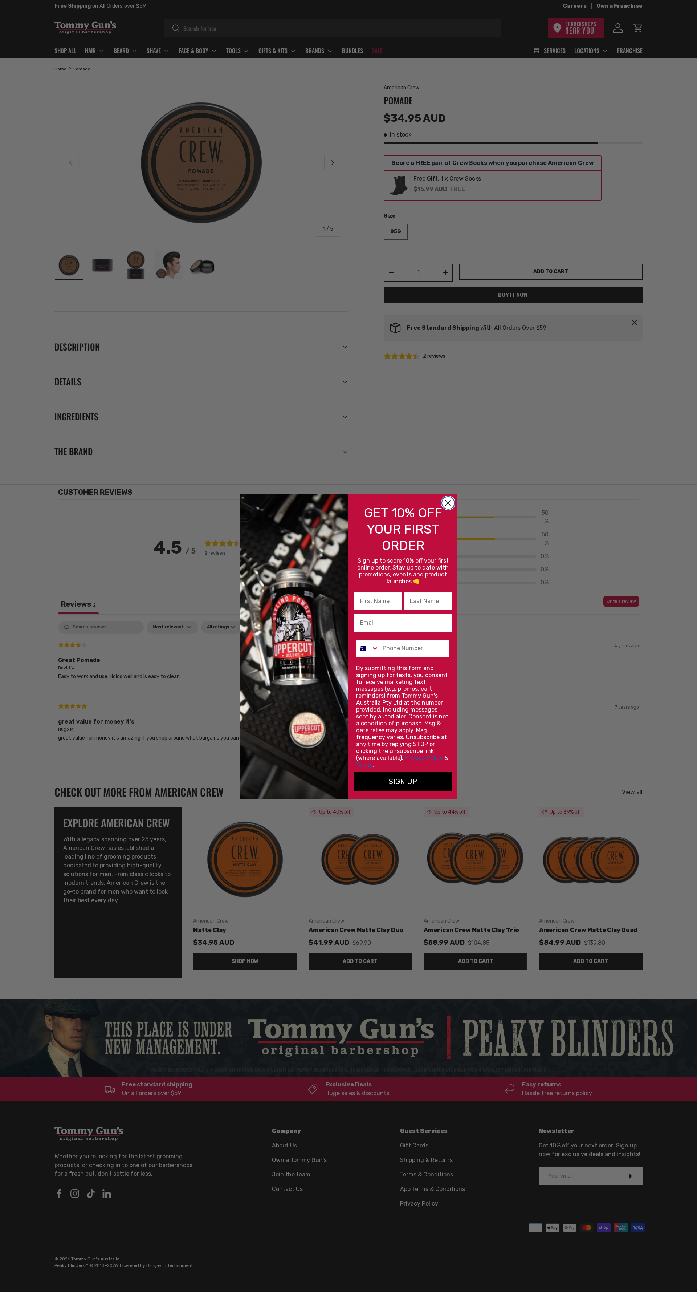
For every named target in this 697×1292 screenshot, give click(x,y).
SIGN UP (403, 781)
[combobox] (367, 648)
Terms (364, 764)
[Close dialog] (448, 503)
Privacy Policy (424, 757)
